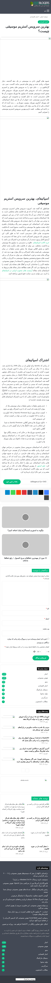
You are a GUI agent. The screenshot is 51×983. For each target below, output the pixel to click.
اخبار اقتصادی (34, 17)
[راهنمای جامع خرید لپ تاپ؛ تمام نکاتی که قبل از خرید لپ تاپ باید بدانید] (13, 837)
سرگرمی (44, 698)
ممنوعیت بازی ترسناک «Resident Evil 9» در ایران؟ (30, 879)
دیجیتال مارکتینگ (42, 690)
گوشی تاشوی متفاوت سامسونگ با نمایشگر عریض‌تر (29, 896)
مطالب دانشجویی (41, 701)
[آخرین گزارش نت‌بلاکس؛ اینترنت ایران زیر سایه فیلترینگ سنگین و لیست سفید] (8, 751)
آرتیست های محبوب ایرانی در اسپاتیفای (17, 270)
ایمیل (46, 619)
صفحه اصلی (44, 17)
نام (47, 608)
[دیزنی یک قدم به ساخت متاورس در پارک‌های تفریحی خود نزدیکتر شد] (8, 730)
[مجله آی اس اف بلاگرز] (39, 4)
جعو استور (41, 466)
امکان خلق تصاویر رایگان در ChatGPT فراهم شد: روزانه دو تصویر (25, 924)
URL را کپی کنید (12, 482)
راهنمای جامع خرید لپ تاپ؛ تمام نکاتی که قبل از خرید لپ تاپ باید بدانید (13, 849)
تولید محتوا (44, 694)
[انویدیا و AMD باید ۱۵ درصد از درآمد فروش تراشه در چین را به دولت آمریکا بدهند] (8, 719)
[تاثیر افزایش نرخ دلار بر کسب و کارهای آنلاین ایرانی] (37, 809)
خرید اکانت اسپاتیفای (41, 243)
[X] (41, 492)
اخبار (46, 674)
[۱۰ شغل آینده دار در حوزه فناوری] (37, 837)
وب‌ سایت (46, 629)
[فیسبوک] (46, 492)
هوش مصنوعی (42, 678)
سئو (46, 682)
